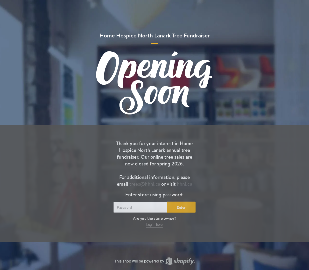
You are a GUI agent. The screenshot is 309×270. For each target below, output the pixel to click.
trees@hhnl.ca (144, 184)
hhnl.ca (184, 184)
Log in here (154, 224)
